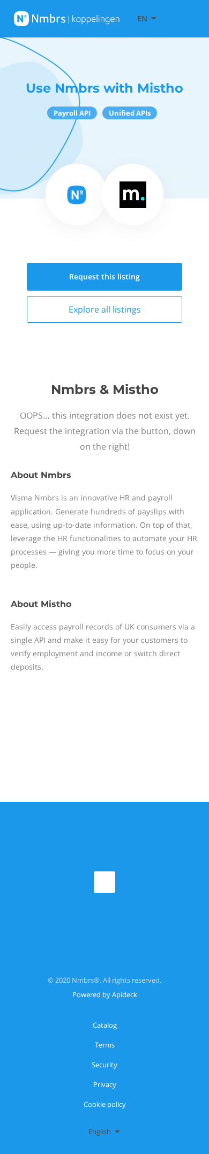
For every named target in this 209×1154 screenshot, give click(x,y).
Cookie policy (105, 1104)
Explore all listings (105, 309)
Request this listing (104, 276)
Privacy (104, 1084)
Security (104, 1064)
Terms (105, 1045)
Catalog (105, 1025)
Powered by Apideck (104, 994)
